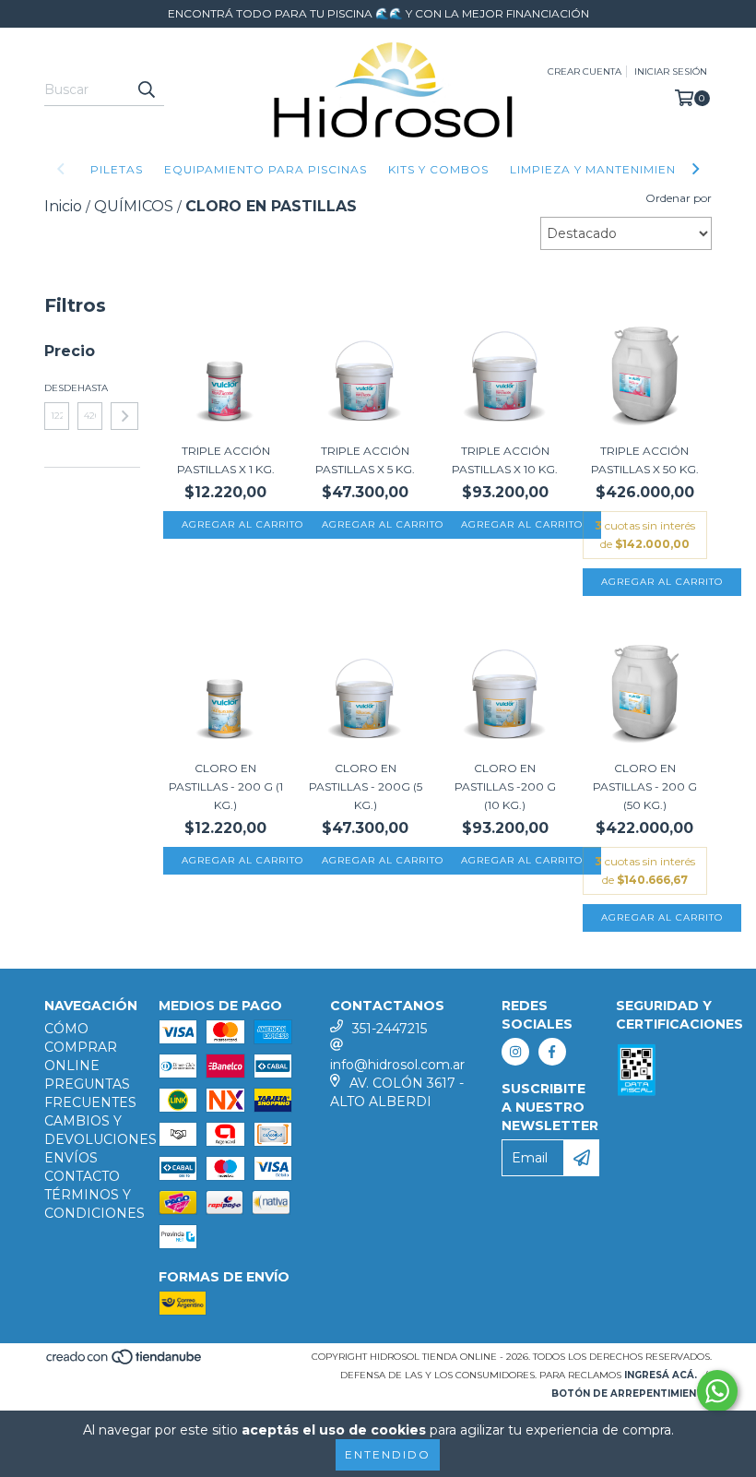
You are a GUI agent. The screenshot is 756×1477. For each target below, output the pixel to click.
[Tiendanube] (125, 1363)
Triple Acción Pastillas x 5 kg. (365, 460)
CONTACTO (82, 1176)
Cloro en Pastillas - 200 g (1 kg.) (226, 786)
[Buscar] (145, 89)
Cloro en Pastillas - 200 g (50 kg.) (645, 786)
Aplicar (124, 416)
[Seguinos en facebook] (552, 1052)
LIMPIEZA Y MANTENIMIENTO (602, 169)
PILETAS (116, 169)
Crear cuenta (584, 71)
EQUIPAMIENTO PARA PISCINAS (265, 169)
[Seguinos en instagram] (515, 1052)
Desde (56, 388)
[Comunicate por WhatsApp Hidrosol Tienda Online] (717, 1391)
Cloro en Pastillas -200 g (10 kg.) (505, 786)
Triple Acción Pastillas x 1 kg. (226, 460)
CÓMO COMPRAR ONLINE (80, 1047)
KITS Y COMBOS (438, 169)
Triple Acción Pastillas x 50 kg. (645, 460)
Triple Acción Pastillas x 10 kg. (505, 460)
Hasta (89, 388)
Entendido (388, 1454)
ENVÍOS (71, 1157)
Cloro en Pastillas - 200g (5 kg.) (365, 786)
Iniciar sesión (670, 71)
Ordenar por (678, 198)
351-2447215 (389, 1028)
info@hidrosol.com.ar (397, 1064)
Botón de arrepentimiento (631, 1394)
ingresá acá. (660, 1375)
